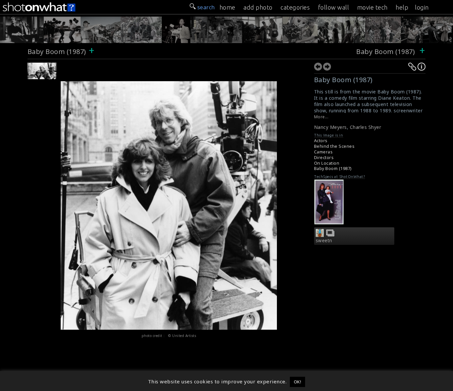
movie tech (372, 7)
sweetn (324, 241)
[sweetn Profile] (320, 235)
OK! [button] (297, 382)
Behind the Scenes (334, 146)
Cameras (323, 152)
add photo (258, 7)
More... (321, 117)
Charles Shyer (365, 127)
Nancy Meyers (330, 127)
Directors (324, 157)
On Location (327, 163)
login (422, 7)
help (402, 7)
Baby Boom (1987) (57, 51)
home (227, 7)
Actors (321, 140)
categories (295, 7)
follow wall (333, 7)
